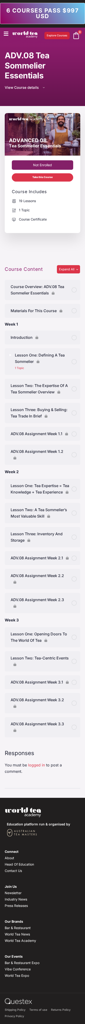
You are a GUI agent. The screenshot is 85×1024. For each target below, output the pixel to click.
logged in (36, 765)
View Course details (22, 87)
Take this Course (42, 177)
